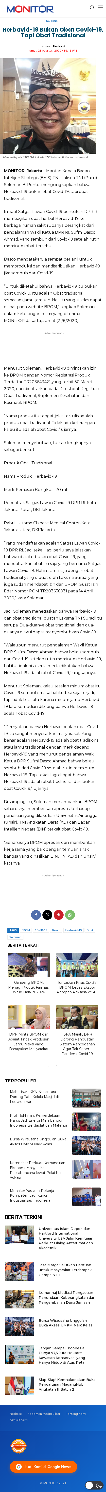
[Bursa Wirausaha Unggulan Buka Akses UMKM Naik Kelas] (86, 1145)
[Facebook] (36, 915)
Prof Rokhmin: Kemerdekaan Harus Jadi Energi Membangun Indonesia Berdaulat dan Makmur (38, 1120)
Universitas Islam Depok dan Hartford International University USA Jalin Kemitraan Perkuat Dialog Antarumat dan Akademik (66, 1238)
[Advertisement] (53, 347)
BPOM (26, 930)
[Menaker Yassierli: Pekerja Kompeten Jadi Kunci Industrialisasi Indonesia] (86, 1197)
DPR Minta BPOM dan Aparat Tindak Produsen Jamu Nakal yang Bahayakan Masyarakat (28, 1041)
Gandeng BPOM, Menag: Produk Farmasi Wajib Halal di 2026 (28, 987)
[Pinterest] (59, 915)
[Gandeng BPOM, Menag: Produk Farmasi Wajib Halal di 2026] (29, 965)
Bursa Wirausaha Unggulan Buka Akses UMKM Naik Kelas (38, 1141)
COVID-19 (41, 930)
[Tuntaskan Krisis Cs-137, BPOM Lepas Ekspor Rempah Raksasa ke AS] (77, 965)
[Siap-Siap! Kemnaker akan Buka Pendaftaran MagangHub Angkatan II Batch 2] (19, 1386)
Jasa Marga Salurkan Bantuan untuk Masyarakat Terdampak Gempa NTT (65, 1270)
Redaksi (59, 46)
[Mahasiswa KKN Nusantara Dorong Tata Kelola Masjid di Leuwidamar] (86, 1098)
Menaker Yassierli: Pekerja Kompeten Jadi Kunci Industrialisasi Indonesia (32, 1196)
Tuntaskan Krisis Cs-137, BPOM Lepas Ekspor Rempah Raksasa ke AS (77, 987)
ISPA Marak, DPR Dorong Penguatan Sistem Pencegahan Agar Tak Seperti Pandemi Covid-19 (77, 1044)
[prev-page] (48, 1066)
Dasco (56, 930)
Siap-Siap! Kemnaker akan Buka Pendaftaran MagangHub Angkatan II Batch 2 (67, 1385)
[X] (47, 915)
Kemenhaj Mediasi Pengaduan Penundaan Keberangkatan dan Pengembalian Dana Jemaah (67, 1297)
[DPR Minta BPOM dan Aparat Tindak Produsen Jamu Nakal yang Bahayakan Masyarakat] (29, 1017)
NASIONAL (52, 21)
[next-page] (56, 1066)
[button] (94, 1485)
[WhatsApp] (70, 915)
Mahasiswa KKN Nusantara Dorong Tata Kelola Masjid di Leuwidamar (34, 1097)
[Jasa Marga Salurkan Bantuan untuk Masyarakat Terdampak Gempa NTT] (19, 1271)
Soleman (15, 937)
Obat (90, 930)
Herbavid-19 (73, 930)
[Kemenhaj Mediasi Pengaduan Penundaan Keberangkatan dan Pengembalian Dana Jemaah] (19, 1299)
